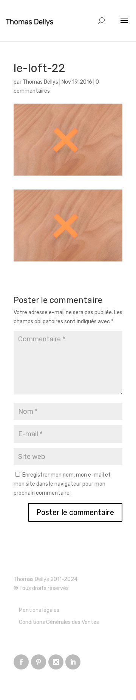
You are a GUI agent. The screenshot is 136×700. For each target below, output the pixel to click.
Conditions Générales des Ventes (59, 622)
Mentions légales (39, 610)
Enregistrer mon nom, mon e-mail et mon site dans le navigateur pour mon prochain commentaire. (62, 484)
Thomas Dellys (40, 82)
